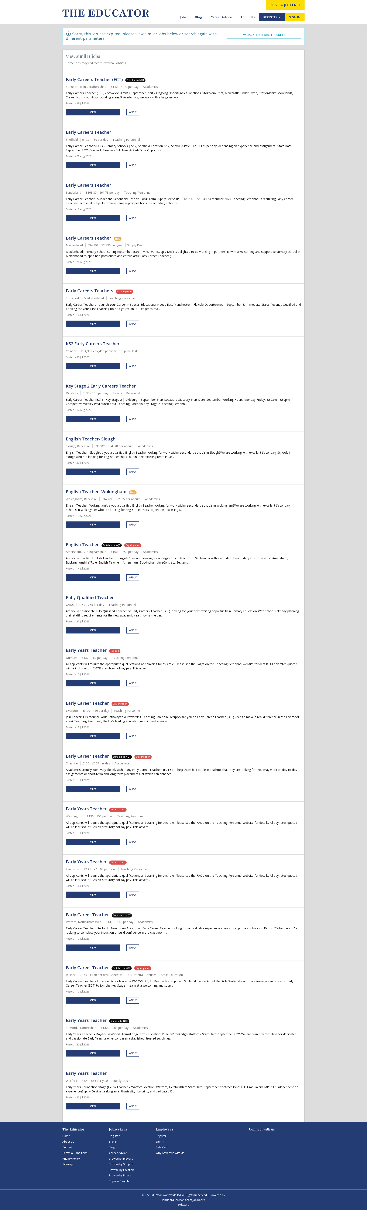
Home (66, 1136)
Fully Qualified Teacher (90, 597)
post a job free (285, 4)
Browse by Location (121, 1170)
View (93, 112)
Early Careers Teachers (89, 291)
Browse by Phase (120, 1175)
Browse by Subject (121, 1164)
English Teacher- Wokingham (96, 491)
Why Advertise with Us (170, 1153)
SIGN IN (294, 17)
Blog (198, 17)
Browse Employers (121, 1158)
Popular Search (119, 1181)
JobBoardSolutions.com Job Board (183, 1200)
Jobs (183, 17)
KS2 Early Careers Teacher (93, 344)
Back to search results (266, 35)
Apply (133, 112)
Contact (67, 1147)
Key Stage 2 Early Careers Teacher (101, 386)
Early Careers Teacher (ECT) (94, 79)
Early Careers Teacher (88, 132)
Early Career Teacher (87, 703)
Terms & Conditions (75, 1153)
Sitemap (67, 1164)
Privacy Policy (71, 1158)
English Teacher (83, 544)
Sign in (113, 1141)
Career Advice (221, 17)
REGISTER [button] (270, 17)
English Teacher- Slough (91, 439)
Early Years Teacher (86, 650)
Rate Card (162, 1147)
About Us (247, 17)
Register (114, 1136)
